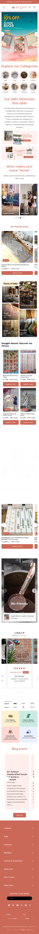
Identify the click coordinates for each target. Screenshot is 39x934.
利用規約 (22, 929)
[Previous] (4, 197)
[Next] (35, 197)
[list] (20, 590)
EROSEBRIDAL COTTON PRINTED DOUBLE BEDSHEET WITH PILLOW (15, 538)
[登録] (30, 898)
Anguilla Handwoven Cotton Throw (9, 414)
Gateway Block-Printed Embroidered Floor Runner (15, 265)
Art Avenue (11, 926)
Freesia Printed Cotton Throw (27, 414)
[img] (19, 668)
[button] (4, 7)
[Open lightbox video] (25, 199)
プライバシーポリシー (12, 929)
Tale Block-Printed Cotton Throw (26, 376)
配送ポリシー (30, 929)
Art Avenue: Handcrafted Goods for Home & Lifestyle (17, 775)
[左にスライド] (4, 246)
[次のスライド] (37, 34)
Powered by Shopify (21, 926)
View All (19, 815)
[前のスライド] (2, 34)
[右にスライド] (35, 246)
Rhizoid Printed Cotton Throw (10, 376)
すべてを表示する (19, 431)
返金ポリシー (32, 926)
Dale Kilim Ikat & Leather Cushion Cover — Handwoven (15, 481)
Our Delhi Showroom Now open (19, 101)
